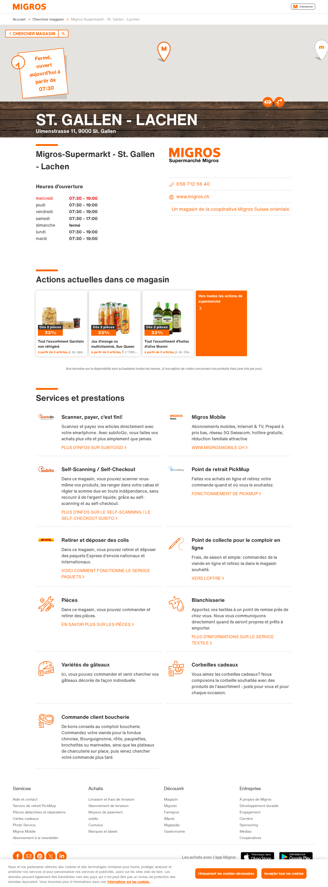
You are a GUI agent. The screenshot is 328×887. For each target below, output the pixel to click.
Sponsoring (249, 825)
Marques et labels (102, 831)
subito (93, 818)
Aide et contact (25, 799)
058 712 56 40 (193, 184)
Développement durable (259, 805)
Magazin (171, 799)
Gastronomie (174, 831)
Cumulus (95, 825)
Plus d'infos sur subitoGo (92, 447)
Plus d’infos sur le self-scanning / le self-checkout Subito (106, 515)
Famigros (171, 812)
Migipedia (172, 825)
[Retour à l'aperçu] (63, 33)
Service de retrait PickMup (34, 805)
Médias (245, 831)
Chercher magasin (34, 34)
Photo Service (24, 825)
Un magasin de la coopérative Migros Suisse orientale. (231, 209)
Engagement (250, 812)
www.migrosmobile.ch (218, 447)
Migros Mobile (24, 831)
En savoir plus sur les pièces (96, 624)
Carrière (246, 818)
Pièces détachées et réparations (39, 812)
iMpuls (169, 818)
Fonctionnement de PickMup (225, 494)
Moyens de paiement (105, 812)
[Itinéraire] (268, 106)
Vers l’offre (206, 578)
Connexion (306, 6)
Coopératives (250, 837)
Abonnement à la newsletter (35, 837)
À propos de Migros (255, 799)
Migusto (170, 805)
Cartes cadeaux (26, 818)
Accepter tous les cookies (284, 873)
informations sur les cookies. (128, 882)
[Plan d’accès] (279, 106)
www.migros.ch (192, 196)
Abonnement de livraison (108, 805)
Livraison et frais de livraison (111, 799)
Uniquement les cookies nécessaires (226, 873)
